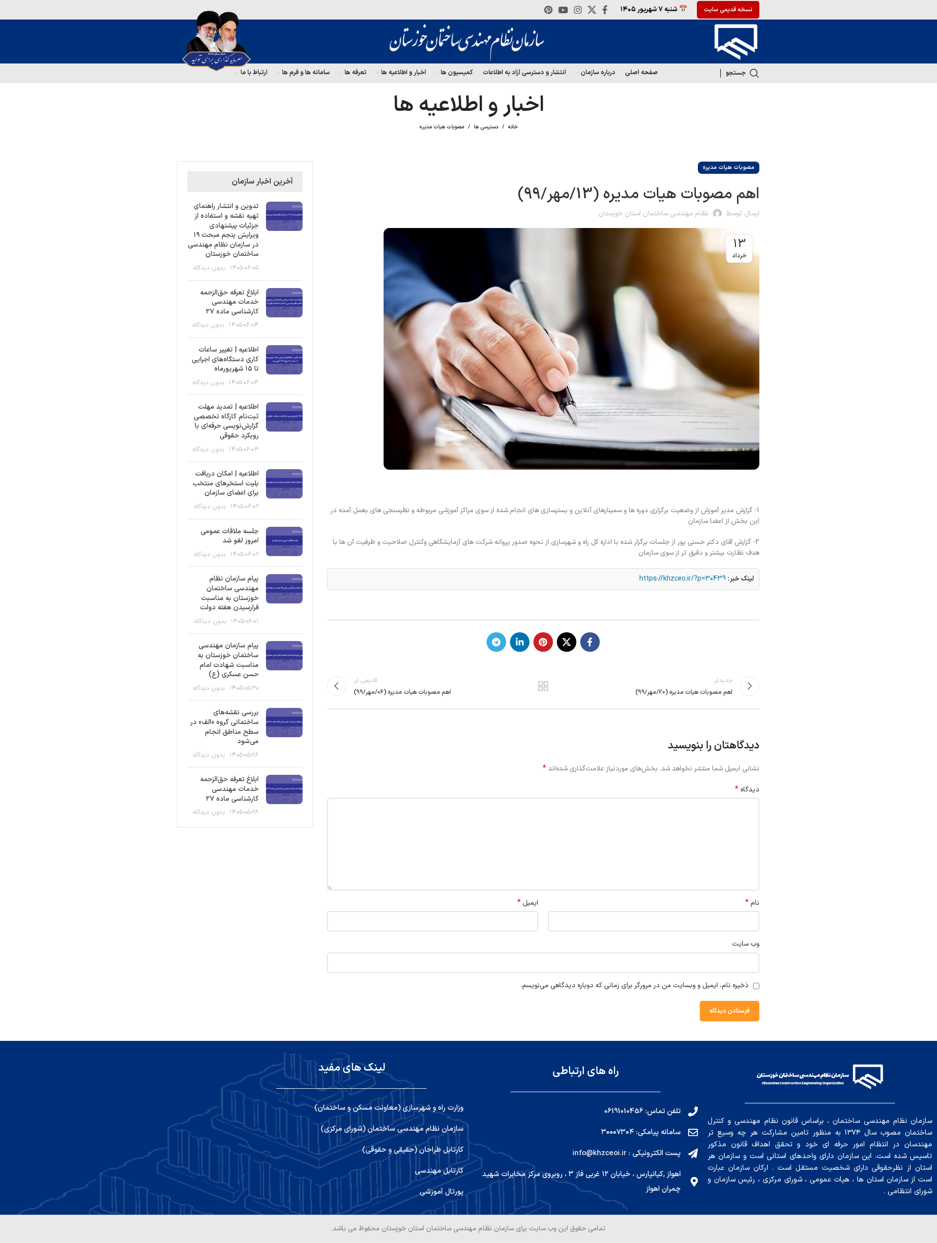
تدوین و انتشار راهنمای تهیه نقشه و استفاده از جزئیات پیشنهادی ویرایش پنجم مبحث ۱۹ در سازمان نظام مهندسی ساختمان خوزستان (223, 230)
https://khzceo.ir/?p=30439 (682, 579)
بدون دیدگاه (209, 267)
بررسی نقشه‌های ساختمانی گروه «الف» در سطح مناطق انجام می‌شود (224, 726)
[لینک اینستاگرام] (578, 9)
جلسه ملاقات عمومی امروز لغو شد (230, 536)
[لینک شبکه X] (592, 9)
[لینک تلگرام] (496, 642)
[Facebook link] (605, 9)
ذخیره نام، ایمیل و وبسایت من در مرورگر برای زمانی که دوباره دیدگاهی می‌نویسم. (635, 985)
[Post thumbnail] (284, 237)
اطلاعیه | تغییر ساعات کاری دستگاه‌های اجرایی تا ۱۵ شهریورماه (225, 359)
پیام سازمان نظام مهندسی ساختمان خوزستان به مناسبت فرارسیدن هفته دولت (229, 593)
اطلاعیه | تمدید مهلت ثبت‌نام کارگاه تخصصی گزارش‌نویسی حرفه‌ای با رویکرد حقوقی (226, 421)
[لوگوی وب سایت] (733, 41)
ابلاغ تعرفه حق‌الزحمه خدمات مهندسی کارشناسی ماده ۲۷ (229, 302)
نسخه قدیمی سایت (728, 9)
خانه (513, 127)
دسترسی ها (486, 127)
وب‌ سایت (745, 944)
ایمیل (527, 903)
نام (752, 903)
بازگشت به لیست (543, 686)
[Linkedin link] (520, 642)
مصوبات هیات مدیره (441, 127)
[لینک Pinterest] (548, 9)
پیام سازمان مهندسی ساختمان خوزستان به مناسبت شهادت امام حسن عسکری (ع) (228, 660)
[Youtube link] (563, 9)
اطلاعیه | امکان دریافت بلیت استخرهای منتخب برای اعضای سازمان (226, 483)
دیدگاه (747, 790)
